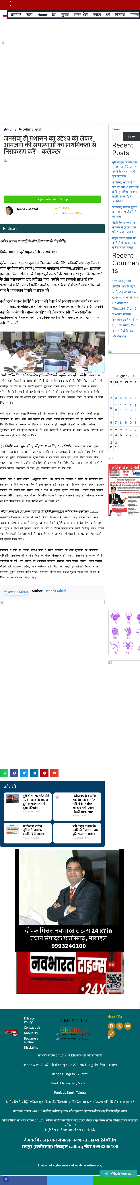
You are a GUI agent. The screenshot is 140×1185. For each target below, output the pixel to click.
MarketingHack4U (73, 1152)
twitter (70, 1180)
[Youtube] (127, 1026)
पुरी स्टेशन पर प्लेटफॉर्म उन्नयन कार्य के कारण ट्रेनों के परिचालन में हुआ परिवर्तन (36, 802)
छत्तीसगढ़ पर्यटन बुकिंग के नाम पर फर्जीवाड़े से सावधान (34, 830)
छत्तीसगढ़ (28, 129)
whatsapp (116, 1180)
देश (54, 14)
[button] (5, 15)
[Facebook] (111, 1026)
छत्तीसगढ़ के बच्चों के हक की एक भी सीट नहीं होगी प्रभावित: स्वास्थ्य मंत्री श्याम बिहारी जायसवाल (85, 804)
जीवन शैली (81, 14)
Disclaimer (32, 1047)
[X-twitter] (119, 1026)
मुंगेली (38, 129)
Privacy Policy (29, 1020)
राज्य (29, 14)
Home (42, 14)
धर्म (108, 14)
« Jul (111, 458)
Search (117, 129)
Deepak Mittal (55, 591)
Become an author (32, 1040)
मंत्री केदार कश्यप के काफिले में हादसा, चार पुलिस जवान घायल (85, 830)
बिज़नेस (120, 14)
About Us (31, 1033)
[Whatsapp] (111, 1033)
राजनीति (16, 14)
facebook (23, 1180)
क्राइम (97, 14)
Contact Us (32, 1027)
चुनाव (65, 14)
